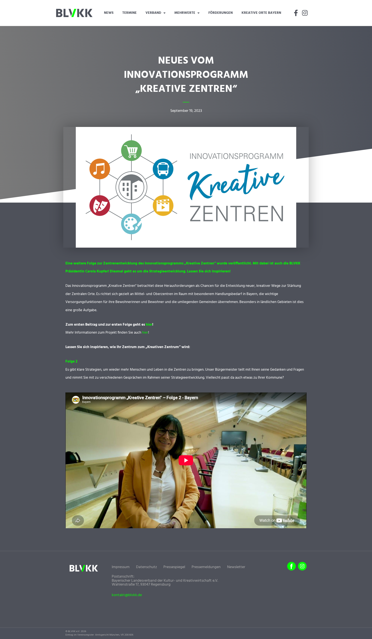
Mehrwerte (184, 13)
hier (149, 325)
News (108, 13)
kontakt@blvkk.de (127, 595)
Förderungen (220, 13)
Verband (153, 13)
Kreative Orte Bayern (261, 13)
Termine (129, 13)
